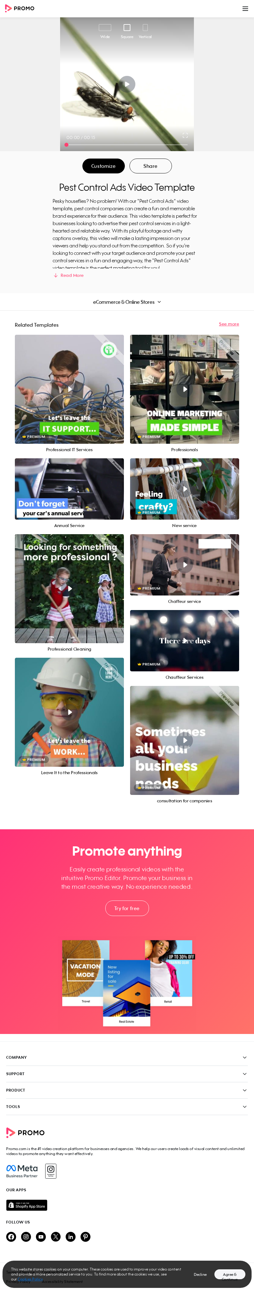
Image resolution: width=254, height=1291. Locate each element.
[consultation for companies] (184, 740)
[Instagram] (50, 1171)
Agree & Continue (230, 1275)
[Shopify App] (127, 1205)
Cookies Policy (30, 1279)
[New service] (184, 489)
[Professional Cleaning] (69, 588)
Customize (103, 166)
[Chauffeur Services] (184, 640)
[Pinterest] (85, 1237)
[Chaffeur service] (184, 564)
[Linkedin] (71, 1237)
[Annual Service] (69, 489)
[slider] (66, 145)
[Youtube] (41, 1237)
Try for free (127, 908)
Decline (200, 1274)
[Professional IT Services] (69, 389)
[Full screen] (185, 135)
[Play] (127, 84)
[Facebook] (21, 1171)
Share (150, 166)
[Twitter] (56, 1237)
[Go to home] (21, 8)
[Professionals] (184, 389)
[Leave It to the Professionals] (69, 712)
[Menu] (245, 8)
